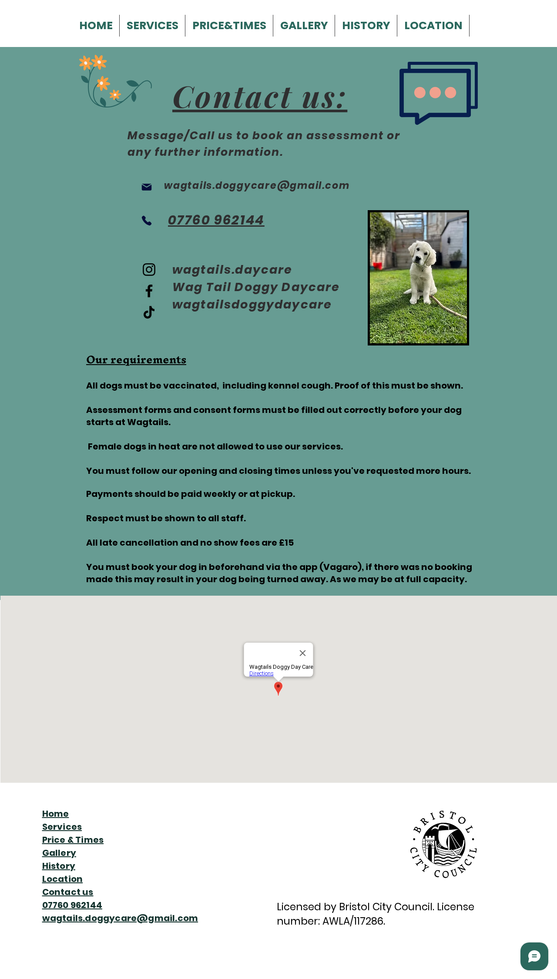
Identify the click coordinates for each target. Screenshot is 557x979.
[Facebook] (149, 290)
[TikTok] (149, 312)
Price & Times (73, 840)
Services (62, 827)
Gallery (59, 853)
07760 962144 (72, 905)
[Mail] (146, 187)
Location (62, 879)
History (58, 866)
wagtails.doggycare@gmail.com (120, 918)
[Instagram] (149, 269)
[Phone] (146, 220)
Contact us (68, 892)
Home (55, 814)
